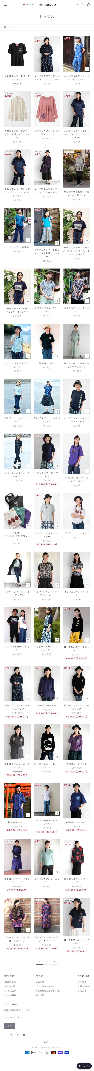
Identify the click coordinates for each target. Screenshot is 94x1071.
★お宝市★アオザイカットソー (47, 881)
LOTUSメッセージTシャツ (17, 648)
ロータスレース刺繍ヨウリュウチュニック (76, 365)
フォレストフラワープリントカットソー (47, 939)
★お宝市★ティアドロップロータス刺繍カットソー (47, 253)
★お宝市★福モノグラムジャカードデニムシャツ (47, 78)
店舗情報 (40, 982)
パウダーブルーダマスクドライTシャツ (76, 420)
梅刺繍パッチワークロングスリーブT (17, 881)
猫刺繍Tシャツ (47, 363)
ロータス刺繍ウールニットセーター (76, 649)
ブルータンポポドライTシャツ (17, 365)
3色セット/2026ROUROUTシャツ (17, 536)
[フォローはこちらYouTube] (24, 1035)
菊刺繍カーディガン (76, 763)
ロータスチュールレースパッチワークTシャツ (17, 310)
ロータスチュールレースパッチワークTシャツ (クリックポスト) (76, 251)
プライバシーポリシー (46, 986)
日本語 (45, 1042)
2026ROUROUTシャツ (77, 533)
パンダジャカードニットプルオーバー (47, 765)
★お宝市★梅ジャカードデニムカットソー (76, 78)
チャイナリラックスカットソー (47, 535)
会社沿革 (40, 995)
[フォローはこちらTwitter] (11, 1035)
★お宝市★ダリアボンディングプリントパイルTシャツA (17, 192)
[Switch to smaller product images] (9, 27)
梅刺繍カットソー (17, 822)
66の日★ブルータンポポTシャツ (47, 420)
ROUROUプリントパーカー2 (77, 881)
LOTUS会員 (9, 986)
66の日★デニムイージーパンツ (17, 420)
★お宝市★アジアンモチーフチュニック (47, 132)
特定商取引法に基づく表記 (48, 991)
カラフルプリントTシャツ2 (47, 310)
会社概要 (82, 982)
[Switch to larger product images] (5, 27)
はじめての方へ (11, 982)
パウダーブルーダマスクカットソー (47, 648)
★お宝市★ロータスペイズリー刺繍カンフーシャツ (17, 134)
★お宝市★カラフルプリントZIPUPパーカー (47, 191)
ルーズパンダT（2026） (17, 247)
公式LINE (82, 991)
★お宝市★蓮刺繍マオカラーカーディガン (76, 193)
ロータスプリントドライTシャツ (76, 942)
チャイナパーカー (47, 705)
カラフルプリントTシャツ (76, 593)
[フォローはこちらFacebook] (5, 1035)
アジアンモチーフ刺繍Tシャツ (47, 822)
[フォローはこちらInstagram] (18, 1035)
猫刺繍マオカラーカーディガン (17, 765)
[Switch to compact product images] (13, 27)
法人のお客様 (10, 995)
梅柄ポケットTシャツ (77, 822)
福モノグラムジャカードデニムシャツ (17, 707)
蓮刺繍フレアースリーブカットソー (17, 78)
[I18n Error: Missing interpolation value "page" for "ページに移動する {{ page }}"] (54, 961)
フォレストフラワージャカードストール (17, 939)
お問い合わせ (84, 986)
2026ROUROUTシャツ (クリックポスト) (77, 480)
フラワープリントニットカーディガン (17, 593)
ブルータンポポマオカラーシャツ (17, 475)
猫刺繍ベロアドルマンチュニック (76, 707)
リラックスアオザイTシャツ (47, 475)
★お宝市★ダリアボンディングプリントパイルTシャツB (76, 134)
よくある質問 (10, 991)
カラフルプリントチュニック (76, 310)
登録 (9, 1025)
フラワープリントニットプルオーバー (47, 593)
